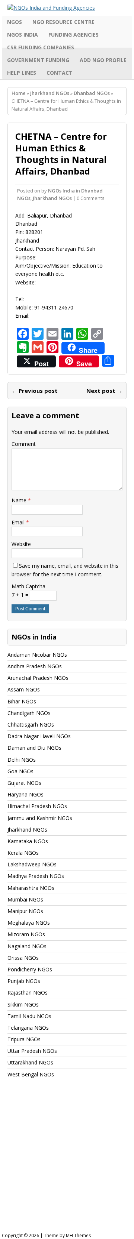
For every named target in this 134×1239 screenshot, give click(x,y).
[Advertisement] (67, 1162)
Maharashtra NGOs (30, 887)
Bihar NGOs (21, 701)
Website (21, 544)
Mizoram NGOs (26, 934)
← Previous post (35, 390)
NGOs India (22, 34)
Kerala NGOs (23, 852)
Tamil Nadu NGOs (29, 1016)
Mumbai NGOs (25, 899)
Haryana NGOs (25, 794)
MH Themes (78, 1235)
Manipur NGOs (25, 911)
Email (19, 522)
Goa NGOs (20, 771)
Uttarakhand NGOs (30, 1062)
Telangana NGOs (28, 1027)
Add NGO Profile (103, 60)
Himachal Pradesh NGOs (37, 806)
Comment (24, 443)
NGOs (14, 21)
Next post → (104, 390)
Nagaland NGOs (27, 946)
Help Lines (21, 72)
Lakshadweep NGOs (32, 864)
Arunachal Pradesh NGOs (37, 677)
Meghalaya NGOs (28, 922)
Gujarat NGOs (24, 782)
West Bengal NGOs (30, 1074)
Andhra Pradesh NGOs (34, 666)
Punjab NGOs (23, 980)
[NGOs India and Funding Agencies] (67, 8)
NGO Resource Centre (63, 21)
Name (20, 500)
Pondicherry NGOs (29, 969)
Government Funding (38, 60)
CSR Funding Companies (40, 47)
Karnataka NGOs (27, 841)
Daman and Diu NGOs (34, 747)
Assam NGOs (23, 689)
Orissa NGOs (23, 957)
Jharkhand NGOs (49, 93)
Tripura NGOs (24, 1039)
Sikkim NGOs (23, 1004)
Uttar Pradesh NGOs (32, 1050)
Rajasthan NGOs (27, 992)
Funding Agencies (73, 34)
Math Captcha (28, 586)
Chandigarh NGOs (29, 712)
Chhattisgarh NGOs (30, 724)
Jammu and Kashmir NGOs (39, 818)
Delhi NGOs (21, 759)
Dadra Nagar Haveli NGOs (39, 736)
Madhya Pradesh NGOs (35, 875)
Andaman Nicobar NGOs (37, 654)
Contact (60, 72)
